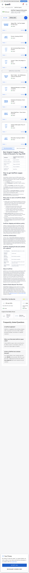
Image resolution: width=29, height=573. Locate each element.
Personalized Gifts (9, 7)
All (5, 17)
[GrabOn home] (7, 4)
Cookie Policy (14, 561)
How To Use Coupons (21, 148)
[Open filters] (25, 17)
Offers (13, 17)
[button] (6, 12)
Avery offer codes (22, 293)
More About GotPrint (8, 148)
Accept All (14, 565)
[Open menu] (3, 4)
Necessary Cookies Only (14, 569)
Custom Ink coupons (13, 293)
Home (3, 7)
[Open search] (26, 4)
